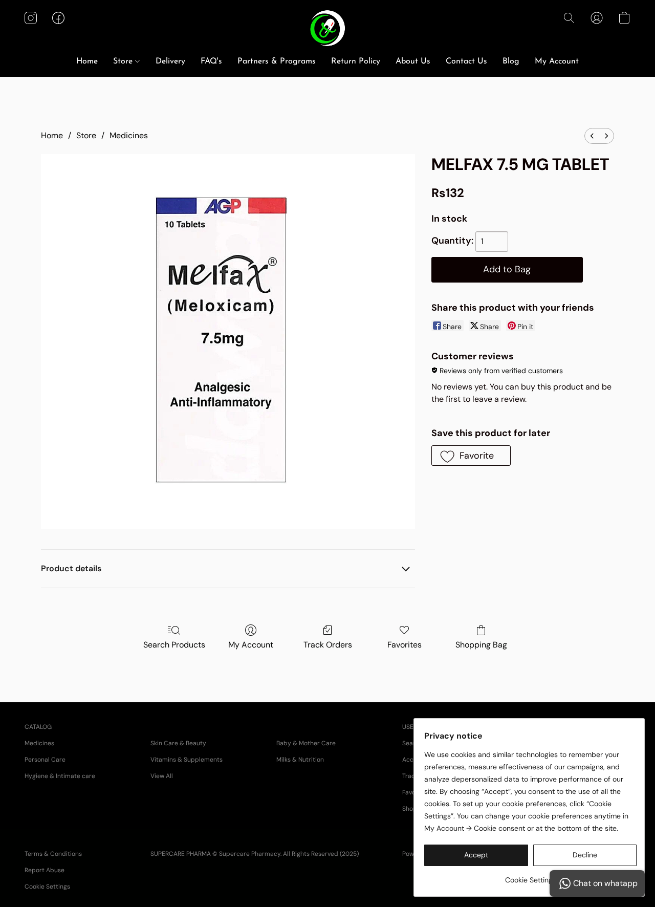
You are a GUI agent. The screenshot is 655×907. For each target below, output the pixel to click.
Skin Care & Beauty (178, 743)
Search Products (174, 644)
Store (124, 61)
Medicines (129, 135)
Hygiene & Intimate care (60, 776)
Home (87, 61)
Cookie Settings (47, 886)
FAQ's (211, 61)
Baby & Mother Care (306, 743)
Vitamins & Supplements (186, 759)
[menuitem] (592, 135)
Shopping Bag (481, 644)
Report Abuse (44, 870)
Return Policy (355, 61)
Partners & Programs (276, 61)
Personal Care (45, 759)
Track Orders (327, 644)
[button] (328, 28)
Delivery (170, 61)
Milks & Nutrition (300, 759)
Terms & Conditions (53, 854)
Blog (511, 61)
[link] (530, 876)
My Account (557, 61)
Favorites (404, 644)
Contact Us (466, 61)
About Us (413, 61)
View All (161, 776)
